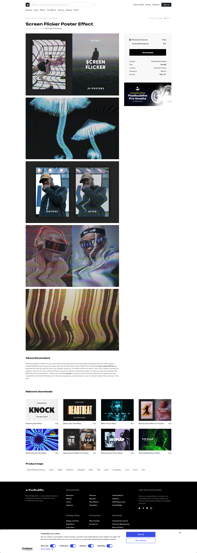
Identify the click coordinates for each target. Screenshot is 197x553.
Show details (45, 549)
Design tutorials (72, 521)
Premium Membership (120, 524)
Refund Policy (117, 527)
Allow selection (140, 540)
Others (76, 10)
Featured (155, 5)
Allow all (141, 534)
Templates (93, 505)
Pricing (148, 5)
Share (169, 18)
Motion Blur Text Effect (72, 424)
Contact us (93, 524)
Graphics (69, 505)
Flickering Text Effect (34, 424)
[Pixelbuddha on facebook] (147, 508)
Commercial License (120, 521)
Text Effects (51, 10)
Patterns (115, 499)
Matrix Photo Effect (108, 424)
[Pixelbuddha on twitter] (139, 508)
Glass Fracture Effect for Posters (76, 453)
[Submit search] (94, 5)
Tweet (160, 18)
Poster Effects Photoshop (53, 28)
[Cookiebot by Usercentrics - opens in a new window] (27, 549)
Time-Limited (138, 5)
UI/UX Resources (118, 502)
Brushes (69, 10)
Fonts (36, 10)
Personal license (160, 68)
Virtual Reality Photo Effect (149, 453)
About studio (94, 521)
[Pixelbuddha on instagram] (151, 508)
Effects (42, 10)
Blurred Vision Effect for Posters (151, 424)
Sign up (166, 5)
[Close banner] (180, 532)
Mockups (29, 10)
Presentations (117, 495)
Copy (153, 18)
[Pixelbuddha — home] (28, 5)
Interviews (70, 527)
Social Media (117, 505)
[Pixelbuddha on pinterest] (143, 508)
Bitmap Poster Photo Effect (112, 453)
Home (28, 18)
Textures (61, 10)
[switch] (73, 545)
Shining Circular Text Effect (36, 453)
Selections (70, 524)
